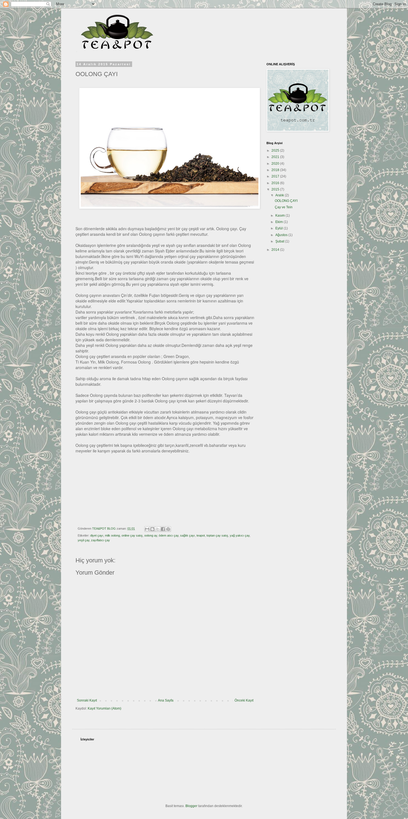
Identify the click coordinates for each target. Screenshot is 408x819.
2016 (275, 183)
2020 (275, 164)
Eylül (279, 228)
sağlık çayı (187, 535)
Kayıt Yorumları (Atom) (104, 708)
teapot (201, 535)
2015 (275, 189)
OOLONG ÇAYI (286, 201)
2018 (275, 170)
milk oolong (112, 535)
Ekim (279, 222)
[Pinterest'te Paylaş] (168, 529)
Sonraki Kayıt (87, 700)
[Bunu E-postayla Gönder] (147, 529)
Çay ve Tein (284, 207)
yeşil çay (83, 540)
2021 (275, 157)
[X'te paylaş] (157, 529)
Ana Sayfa (165, 700)
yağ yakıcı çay (240, 535)
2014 (275, 250)
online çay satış (132, 535)
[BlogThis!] (152, 529)
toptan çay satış (217, 535)
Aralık (280, 195)
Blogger (191, 806)
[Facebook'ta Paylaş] (163, 529)
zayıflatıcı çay (100, 540)
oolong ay (150, 535)
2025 (275, 150)
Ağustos (281, 235)
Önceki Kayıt (244, 700)
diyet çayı (96, 535)
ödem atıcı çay (168, 535)
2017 (275, 176)
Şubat (280, 241)
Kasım (280, 215)
